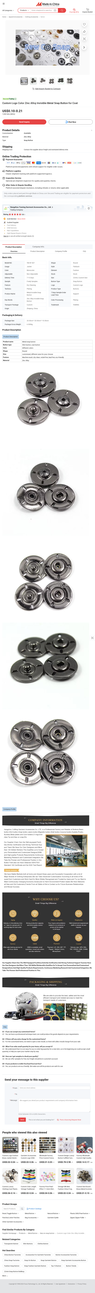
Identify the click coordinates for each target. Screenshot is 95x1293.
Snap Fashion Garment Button (35, 1266)
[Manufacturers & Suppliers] (47, 4)
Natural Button (53, 1213)
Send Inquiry (24, 122)
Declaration (71, 1284)
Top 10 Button (56, 1266)
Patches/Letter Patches (10, 1217)
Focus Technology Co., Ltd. (32, 1284)
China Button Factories (12, 1255)
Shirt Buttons (28, 1244)
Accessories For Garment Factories (38, 1255)
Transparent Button (11, 1244)
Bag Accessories (31, 1217)
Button (43, 17)
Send (22, 1119)
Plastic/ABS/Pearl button (79, 1213)
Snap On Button (30, 1260)
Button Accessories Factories (66, 1255)
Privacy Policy (82, 1284)
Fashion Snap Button (11, 1266)
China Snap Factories (11, 1260)
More (4, 1276)
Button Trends (71, 1266)
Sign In (5, 236)
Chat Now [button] (72, 122)
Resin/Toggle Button (9, 1213)
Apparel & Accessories (15, 17)
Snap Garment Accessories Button (73, 1260)
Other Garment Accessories (12, 1222)
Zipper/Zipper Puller (77, 1217)
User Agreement (60, 1284)
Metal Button (29, 1213)
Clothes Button (43, 1244)
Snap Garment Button (48, 1260)
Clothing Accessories (31, 17)
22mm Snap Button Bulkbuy (14, 1271)
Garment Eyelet (53, 1217)
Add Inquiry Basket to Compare (47, 88)
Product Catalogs (34, 1209)
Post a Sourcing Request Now (69, 1120)
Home (4, 17)
